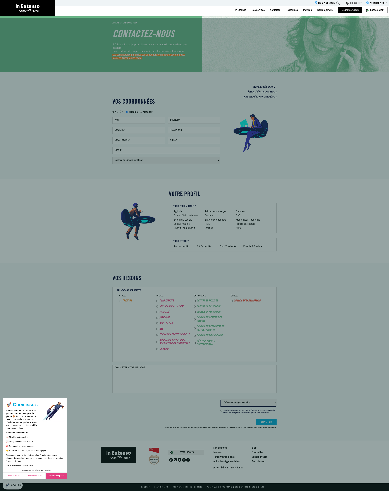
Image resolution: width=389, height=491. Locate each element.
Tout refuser (13, 475)
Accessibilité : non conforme (228, 468)
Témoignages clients (223, 457)
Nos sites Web (377, 3)
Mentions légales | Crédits (188, 487)
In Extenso (240, 10)
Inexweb (307, 10)
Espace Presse (259, 457)
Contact (145, 487)
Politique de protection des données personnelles (235, 487)
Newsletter (257, 452)
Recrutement (258, 461)
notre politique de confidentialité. (265, 427)
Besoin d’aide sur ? (262, 92)
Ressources (292, 10)
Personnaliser (34, 475)
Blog (254, 448)
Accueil (115, 23)
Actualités (275, 10)
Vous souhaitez (260, 97)
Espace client (377, 10)
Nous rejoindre (325, 10)
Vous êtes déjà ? (265, 87)
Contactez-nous (350, 10)
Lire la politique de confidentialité (19, 465)
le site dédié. (135, 58)
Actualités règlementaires (226, 461)
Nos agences (326, 3)
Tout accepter (56, 475)
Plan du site (161, 487)
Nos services (258, 10)
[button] (13, 485)
